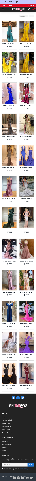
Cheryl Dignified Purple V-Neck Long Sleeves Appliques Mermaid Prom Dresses (26, 354)
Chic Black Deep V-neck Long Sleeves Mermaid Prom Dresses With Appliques (9, 385)
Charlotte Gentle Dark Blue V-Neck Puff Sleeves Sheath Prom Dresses (9, 323)
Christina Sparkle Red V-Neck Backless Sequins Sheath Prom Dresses (26, 385)
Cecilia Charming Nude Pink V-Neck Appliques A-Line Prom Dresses (26, 261)
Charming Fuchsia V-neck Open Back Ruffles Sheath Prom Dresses (26, 323)
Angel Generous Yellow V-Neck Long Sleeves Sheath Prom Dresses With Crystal (26, 43)
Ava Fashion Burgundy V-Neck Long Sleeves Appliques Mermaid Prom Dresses (26, 105)
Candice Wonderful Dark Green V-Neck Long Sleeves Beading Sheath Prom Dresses (9, 230)
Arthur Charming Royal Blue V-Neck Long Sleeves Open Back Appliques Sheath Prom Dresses (9, 105)
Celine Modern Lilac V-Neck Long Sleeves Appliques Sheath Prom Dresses (9, 292)
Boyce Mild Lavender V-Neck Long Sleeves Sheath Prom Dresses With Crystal (9, 198)
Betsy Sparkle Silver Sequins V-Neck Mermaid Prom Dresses (9, 136)
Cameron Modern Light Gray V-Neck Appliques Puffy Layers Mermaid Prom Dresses (26, 198)
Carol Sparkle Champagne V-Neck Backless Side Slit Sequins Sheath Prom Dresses (26, 230)
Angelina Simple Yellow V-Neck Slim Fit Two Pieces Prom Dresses (9, 74)
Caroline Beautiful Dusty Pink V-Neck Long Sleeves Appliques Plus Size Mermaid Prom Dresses (9, 261)
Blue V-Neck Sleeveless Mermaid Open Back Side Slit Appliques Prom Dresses (26, 167)
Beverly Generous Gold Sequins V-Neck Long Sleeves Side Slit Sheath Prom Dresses (26, 136)
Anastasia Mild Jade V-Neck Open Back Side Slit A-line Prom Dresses (9, 43)
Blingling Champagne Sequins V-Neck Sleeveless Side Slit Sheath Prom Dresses (9, 167)
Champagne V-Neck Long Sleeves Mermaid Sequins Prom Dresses (26, 292)
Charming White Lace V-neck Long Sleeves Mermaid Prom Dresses (9, 354)
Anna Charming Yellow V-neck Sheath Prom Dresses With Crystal (26, 74)
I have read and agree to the (16, 469)
